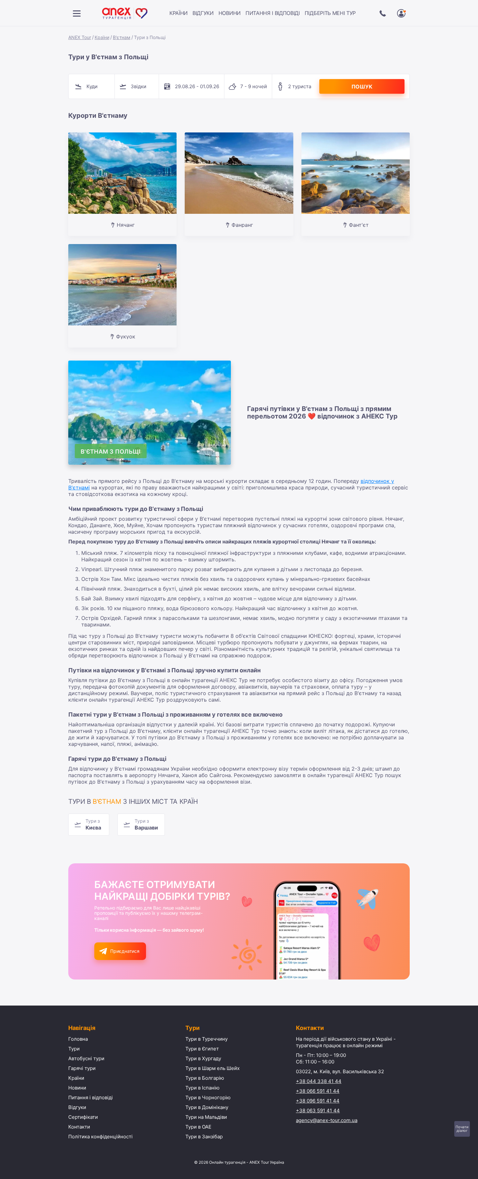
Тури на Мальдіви (206, 1117)
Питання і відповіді (273, 13)
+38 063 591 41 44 (318, 1110)
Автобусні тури (86, 1058)
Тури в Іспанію (202, 1088)
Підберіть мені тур (330, 13)
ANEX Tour (79, 37)
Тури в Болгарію (204, 1078)
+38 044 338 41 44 (318, 1081)
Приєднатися (124, 951)
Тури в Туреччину (206, 1039)
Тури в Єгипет (202, 1049)
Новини (230, 13)
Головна (78, 1039)
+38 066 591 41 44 (317, 1091)
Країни (178, 13)
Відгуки (203, 13)
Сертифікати (83, 1117)
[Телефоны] (382, 13)
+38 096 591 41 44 (317, 1101)
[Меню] (76, 13)
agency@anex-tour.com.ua (326, 1120)
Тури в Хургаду (203, 1058)
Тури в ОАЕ (198, 1127)
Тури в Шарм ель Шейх (212, 1068)
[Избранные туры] (401, 13)
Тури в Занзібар (204, 1136)
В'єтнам (121, 37)
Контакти (79, 1127)
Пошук (362, 86)
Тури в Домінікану (206, 1107)
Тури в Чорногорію (208, 1097)
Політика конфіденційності (100, 1136)
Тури (74, 1049)
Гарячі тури (82, 1068)
